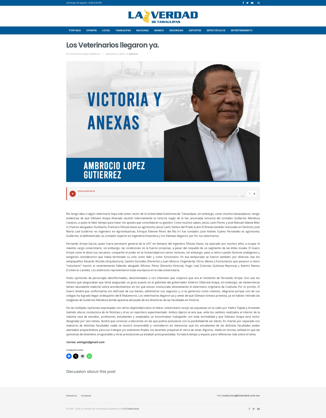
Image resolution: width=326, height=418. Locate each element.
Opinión (91, 30)
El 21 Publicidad (131, 408)
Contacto (86, 395)
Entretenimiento (241, 30)
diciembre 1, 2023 (115, 54)
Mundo (159, 30)
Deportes (195, 30)
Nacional (142, 30)
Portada (75, 30)
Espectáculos (216, 30)
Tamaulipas (123, 30)
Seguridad (176, 30)
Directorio (71, 395)
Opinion (133, 54)
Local (106, 30)
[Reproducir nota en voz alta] (73, 194)
